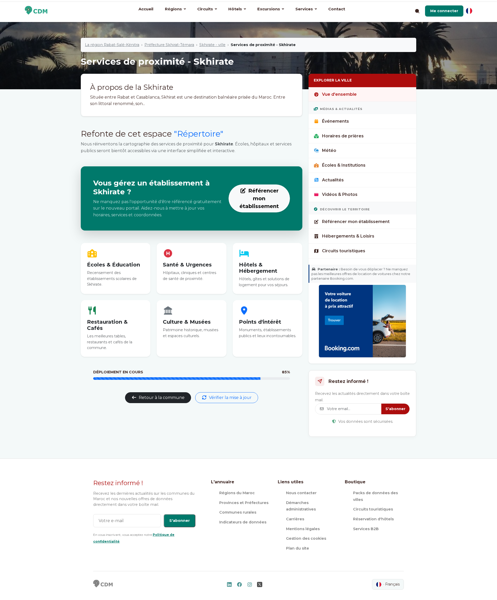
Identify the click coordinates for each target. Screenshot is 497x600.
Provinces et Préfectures (243, 502)
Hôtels (235, 8)
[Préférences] (469, 11)
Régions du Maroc (237, 493)
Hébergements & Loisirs (348, 236)
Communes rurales (237, 512)
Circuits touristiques (343, 250)
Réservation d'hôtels (373, 519)
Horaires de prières (343, 136)
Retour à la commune (162, 397)
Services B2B (366, 529)
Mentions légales (303, 529)
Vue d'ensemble (339, 94)
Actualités (333, 179)
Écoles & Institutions (344, 165)
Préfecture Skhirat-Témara (169, 44)
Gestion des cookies (306, 538)
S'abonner (395, 409)
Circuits (205, 8)
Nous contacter (301, 493)
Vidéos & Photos (339, 194)
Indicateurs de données (242, 522)
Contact (336, 8)
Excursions (268, 8)
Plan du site (297, 548)
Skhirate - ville (212, 44)
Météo (329, 150)
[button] (444, 10)
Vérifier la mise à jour (230, 397)
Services (304, 8)
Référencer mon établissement (259, 198)
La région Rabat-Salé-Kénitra (112, 44)
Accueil (145, 8)
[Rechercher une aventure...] (417, 10)
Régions (173, 8)
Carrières (295, 519)
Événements (335, 121)
